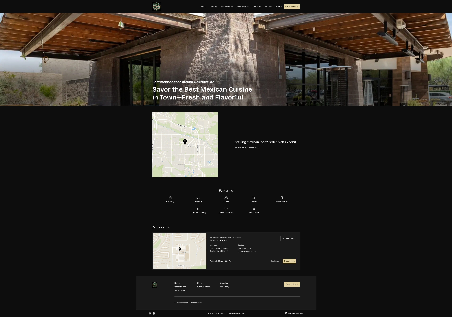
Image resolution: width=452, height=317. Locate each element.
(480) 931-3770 (244, 249)
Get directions (288, 238)
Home (177, 283)
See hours (275, 261)
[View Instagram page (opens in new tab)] (153, 313)
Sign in (279, 6)
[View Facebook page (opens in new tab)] (150, 313)
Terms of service (181, 303)
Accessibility (196, 303)
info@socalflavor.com (247, 251)
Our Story (257, 6)
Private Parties (242, 6)
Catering (213, 6)
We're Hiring (179, 290)
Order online (289, 261)
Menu (203, 6)
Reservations (227, 6)
